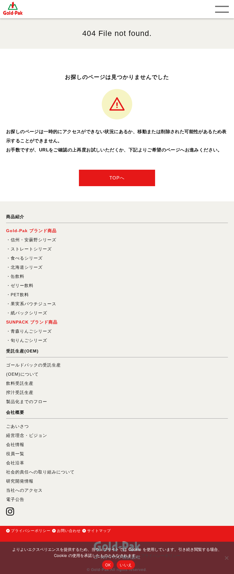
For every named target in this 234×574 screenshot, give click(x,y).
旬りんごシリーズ (29, 340)
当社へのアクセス (24, 490)
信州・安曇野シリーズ (33, 239)
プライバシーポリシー (31, 531)
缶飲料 (17, 276)
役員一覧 (15, 453)
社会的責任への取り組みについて (40, 471)
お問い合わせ (69, 531)
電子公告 (15, 499)
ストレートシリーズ (31, 248)
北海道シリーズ (27, 267)
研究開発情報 (20, 481)
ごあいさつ (17, 426)
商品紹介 (15, 216)
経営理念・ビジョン (26, 435)
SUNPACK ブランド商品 (32, 322)
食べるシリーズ (27, 258)
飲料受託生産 (20, 383)
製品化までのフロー (26, 401)
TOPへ (117, 177)
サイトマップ (99, 531)
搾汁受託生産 (20, 392)
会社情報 (15, 444)
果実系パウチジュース (33, 303)
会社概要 (15, 412)
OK (108, 564)
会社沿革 (15, 462)
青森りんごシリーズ (31, 331)
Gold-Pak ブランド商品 (31, 230)
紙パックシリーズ (29, 312)
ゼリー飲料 (22, 285)
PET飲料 (20, 294)
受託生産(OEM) (22, 351)
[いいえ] (226, 558)
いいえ (126, 564)
